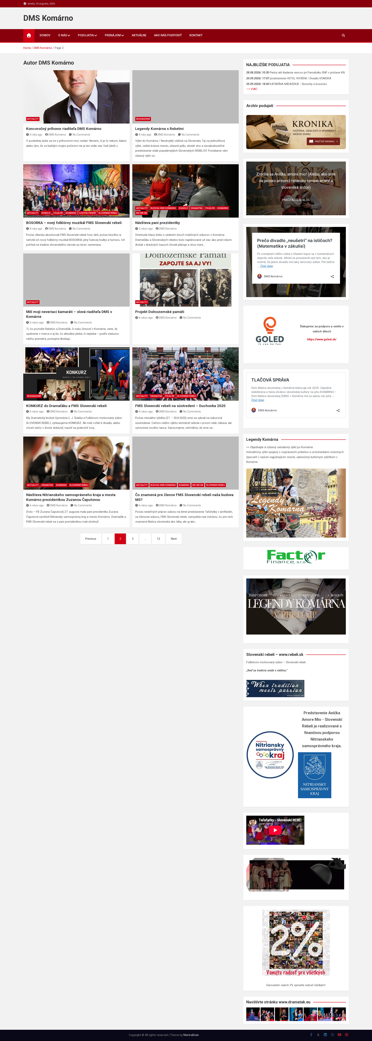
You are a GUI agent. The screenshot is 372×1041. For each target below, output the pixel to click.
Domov (45, 35)
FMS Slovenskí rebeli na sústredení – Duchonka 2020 (180, 406)
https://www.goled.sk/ (322, 339)
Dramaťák (196, 208)
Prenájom (113, 35)
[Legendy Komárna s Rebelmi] (185, 96)
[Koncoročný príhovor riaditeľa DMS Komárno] (76, 96)
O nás (62, 35)
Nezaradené (143, 119)
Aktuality (33, 119)
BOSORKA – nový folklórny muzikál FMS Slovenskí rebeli (74, 222)
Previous (90, 538)
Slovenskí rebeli (108, 213)
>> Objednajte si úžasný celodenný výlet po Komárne (279, 447)
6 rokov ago (37, 322)
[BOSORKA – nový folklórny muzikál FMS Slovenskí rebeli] (76, 190)
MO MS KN (141, 213)
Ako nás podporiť (168, 35)
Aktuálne (139, 35)
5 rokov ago (146, 228)
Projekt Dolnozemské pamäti (159, 312)
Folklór (58, 213)
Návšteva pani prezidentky (157, 222)
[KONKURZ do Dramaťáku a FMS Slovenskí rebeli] (76, 373)
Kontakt (195, 35)
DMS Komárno (48, 18)
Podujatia (86, 35)
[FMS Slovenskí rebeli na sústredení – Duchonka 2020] (185, 373)
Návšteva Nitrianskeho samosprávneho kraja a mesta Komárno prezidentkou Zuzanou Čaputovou (70, 497)
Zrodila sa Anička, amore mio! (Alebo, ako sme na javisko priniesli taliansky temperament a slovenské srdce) (296, 181)
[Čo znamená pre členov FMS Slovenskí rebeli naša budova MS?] (185, 463)
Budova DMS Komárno (163, 208)
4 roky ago (36, 134)
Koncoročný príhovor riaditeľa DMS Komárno (63, 128)
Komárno (71, 213)
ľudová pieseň (87, 213)
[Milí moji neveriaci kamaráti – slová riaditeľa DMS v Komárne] (76, 280)
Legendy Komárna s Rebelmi (159, 128)
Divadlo (46, 213)
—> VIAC (251, 89)
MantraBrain (191, 1035)
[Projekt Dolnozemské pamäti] (185, 280)
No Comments (81, 134)
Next (174, 538)
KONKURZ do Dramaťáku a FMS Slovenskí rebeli (66, 406)
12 (158, 538)
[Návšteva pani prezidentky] (185, 190)
